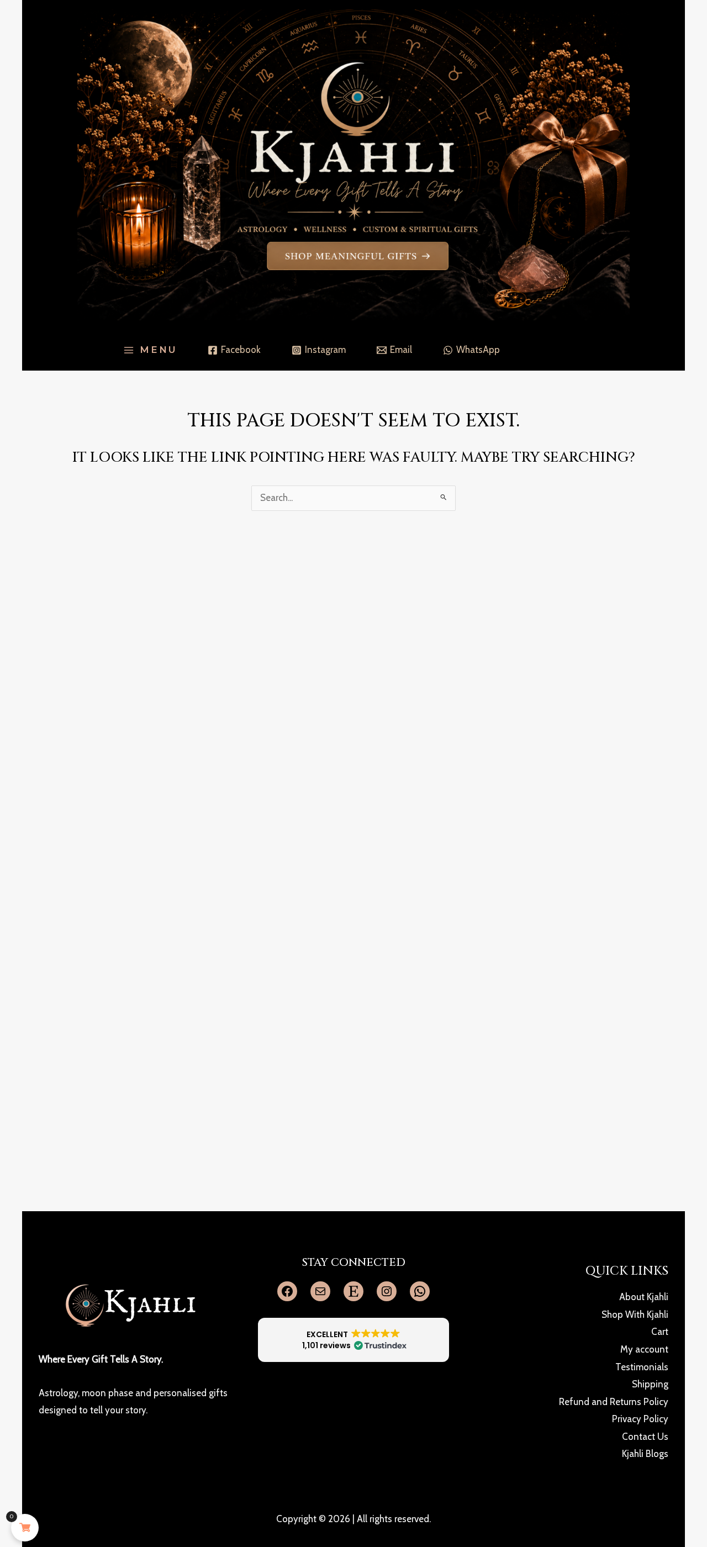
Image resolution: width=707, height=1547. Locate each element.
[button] (354, 1340)
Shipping (650, 1384)
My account (644, 1349)
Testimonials (641, 1366)
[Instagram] (387, 1291)
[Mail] (320, 1291)
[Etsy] (353, 1291)
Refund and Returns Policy (613, 1401)
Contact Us (645, 1436)
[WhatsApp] (420, 1291)
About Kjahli (643, 1296)
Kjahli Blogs (645, 1453)
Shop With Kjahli (635, 1314)
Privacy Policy (640, 1418)
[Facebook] (287, 1291)
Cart (659, 1331)
